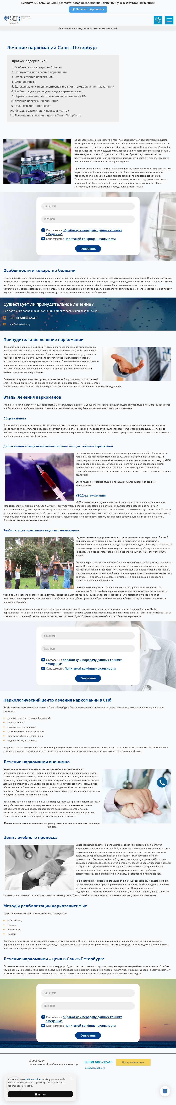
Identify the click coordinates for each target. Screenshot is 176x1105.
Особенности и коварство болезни (38, 67)
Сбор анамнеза (25, 82)
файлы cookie (32, 1079)
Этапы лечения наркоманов (34, 77)
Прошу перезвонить (133, 1062)
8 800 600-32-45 (23, 317)
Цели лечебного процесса (32, 106)
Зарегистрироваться (90, 9)
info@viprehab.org (19, 324)
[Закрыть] (72, 1078)
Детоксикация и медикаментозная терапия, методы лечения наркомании (64, 86)
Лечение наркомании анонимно (36, 101)
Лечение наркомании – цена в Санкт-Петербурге (48, 115)
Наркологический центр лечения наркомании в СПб (50, 96)
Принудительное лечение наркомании (41, 72)
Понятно (40, 1094)
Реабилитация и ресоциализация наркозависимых (49, 91)
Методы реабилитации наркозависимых (42, 110)
